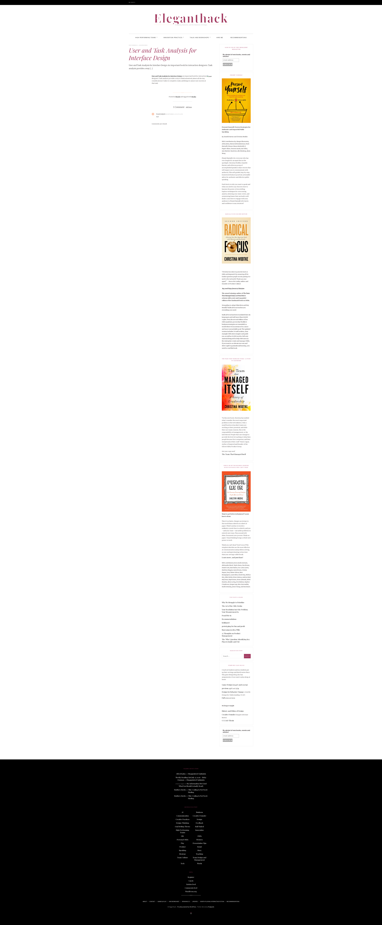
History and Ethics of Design (233, 711)
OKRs (199, 836)
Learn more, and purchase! (232, 557)
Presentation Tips (199, 843)
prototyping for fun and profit (233, 626)
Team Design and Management (199, 858)
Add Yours (189, 107)
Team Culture (182, 857)
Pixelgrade (211, 907)
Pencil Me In (226, 615)
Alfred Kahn (181, 774)
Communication (182, 816)
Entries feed (191, 884)
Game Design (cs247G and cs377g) (235, 685)
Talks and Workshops (199, 37)
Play (182, 843)
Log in (191, 881)
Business (199, 812)
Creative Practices (182, 819)
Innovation (199, 830)
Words (145, 45)
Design (199, 819)
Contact (152, 901)
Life (182, 836)
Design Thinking (182, 823)
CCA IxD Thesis (228, 720)
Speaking (182, 850)
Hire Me (219, 37)
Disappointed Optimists (197, 774)
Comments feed (191, 888)
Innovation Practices (172, 37)
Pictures (199, 839)
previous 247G (227, 688)
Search (132, 2)
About (145, 901)
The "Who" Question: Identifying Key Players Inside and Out (236, 640)
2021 (233, 698)
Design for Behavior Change (233, 692)
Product (182, 847)
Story (199, 850)
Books (194, 97)
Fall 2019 (225, 698)
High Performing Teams (145, 37)
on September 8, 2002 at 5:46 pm (174, 114)
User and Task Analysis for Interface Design (167, 76)
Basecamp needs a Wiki (231, 630)
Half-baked (199, 826)
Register (191, 877)
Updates (195, 901)
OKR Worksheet (174, 901)
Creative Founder (228, 714)
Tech (182, 863)
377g (237, 688)
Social (199, 847)
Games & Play (162, 901)
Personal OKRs (182, 839)
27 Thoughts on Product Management (231, 634)
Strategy (182, 854)
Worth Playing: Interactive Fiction (212, 901)
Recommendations (238, 37)
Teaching (199, 854)
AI (182, 812)
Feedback (199, 823)
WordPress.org (191, 891)
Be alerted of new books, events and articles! (236, 55)
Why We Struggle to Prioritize (233, 602)
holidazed (225, 623)
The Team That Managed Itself (234, 454)
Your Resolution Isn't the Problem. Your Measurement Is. (235, 610)
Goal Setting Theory (182, 826)
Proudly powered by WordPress (186, 907)
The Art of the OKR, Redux (232, 606)
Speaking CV (186, 901)
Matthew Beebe (180, 790)
